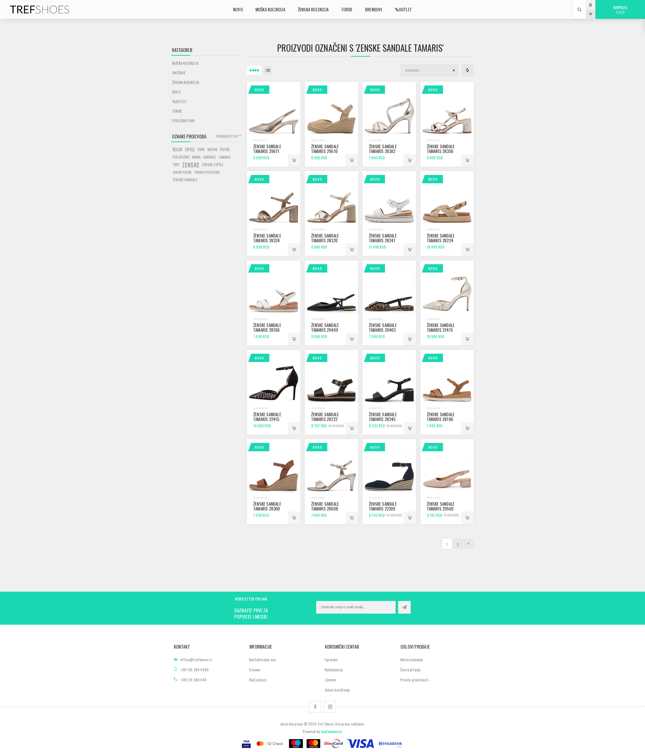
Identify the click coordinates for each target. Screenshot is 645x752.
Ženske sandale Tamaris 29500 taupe (441, 509)
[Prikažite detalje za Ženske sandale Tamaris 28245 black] (389, 376)
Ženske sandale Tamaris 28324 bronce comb (267, 240)
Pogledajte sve (227, 136)
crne (201, 149)
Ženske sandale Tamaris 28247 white (383, 240)
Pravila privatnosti (414, 679)
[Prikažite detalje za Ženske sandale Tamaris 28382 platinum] (389, 108)
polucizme (181, 157)
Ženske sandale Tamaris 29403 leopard (383, 330)
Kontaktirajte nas (262, 659)
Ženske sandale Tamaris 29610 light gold (325, 151)
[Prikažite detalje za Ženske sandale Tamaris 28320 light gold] (331, 198)
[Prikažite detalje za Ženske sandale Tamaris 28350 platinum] (447, 108)
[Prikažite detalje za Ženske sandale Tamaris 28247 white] (389, 198)
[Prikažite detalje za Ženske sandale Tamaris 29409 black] (331, 287)
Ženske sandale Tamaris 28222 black (325, 419)
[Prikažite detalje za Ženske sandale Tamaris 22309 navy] (389, 466)
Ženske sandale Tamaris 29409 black (325, 330)
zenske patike (182, 172)
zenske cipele (212, 164)
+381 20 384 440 (193, 679)
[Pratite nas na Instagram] (330, 707)
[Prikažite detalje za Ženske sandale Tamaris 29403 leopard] (389, 287)
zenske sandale (185, 179)
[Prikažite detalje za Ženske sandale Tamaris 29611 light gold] (273, 108)
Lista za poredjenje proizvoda (467, 70)
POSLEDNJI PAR (183, 120)
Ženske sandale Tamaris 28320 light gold (325, 240)
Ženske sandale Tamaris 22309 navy (383, 509)
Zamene (330, 679)
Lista (268, 70)
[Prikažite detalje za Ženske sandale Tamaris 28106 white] (273, 287)
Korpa (619, 10)
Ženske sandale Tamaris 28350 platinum (441, 151)
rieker (196, 157)
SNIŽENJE (179, 72)
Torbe (177, 111)
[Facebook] (315, 707)
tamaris (224, 157)
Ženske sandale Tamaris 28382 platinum (383, 151)
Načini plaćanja (411, 659)
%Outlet (179, 101)
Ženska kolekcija (185, 82)
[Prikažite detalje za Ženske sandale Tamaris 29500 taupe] (447, 466)
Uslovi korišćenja (337, 690)
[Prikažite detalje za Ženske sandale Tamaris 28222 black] (331, 376)
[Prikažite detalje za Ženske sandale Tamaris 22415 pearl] (447, 287)
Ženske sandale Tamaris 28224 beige (441, 240)
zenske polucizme (207, 172)
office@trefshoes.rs (196, 659)
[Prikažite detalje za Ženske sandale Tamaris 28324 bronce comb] (273, 198)
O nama (254, 669)
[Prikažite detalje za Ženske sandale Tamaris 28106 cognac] (447, 376)
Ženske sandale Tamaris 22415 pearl (441, 330)
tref (176, 164)
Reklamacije (334, 669)
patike (225, 149)
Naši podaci (258, 679)
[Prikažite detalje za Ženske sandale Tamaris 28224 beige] (447, 198)
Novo (259, 89)
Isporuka (331, 659)
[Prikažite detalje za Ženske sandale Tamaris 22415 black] (273, 376)
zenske (190, 164)
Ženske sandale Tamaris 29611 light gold (267, 151)
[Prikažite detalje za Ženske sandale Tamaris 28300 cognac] (273, 466)
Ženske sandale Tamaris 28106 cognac (441, 419)
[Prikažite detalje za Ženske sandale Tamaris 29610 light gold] (331, 108)
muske (212, 149)
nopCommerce (331, 731)
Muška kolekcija (185, 63)
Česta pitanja (410, 669)
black (177, 149)
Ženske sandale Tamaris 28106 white (267, 330)
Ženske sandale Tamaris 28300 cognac (267, 509)
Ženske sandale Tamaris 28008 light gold (325, 509)
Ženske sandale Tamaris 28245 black (383, 419)
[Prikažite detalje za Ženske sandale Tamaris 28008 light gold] (331, 466)
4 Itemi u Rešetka (254, 70)
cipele (190, 149)
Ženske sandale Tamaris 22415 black (267, 419)
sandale (209, 157)
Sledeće (469, 544)
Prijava (594, 5)
